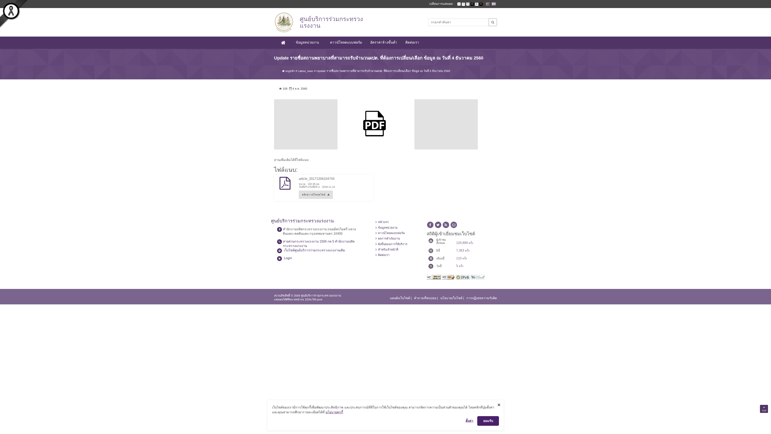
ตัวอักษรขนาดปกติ (459, 4)
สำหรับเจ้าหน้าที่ (388, 249)
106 (283, 88)
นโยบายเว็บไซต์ (451, 298)
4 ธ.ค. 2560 (297, 88)
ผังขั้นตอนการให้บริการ (392, 244)
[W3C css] (448, 277)
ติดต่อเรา (412, 42)
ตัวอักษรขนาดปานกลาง (463, 4)
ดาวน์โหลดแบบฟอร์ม (346, 42)
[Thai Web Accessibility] (478, 277)
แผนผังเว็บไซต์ (400, 298)
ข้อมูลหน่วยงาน (307, 42)
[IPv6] (463, 277)
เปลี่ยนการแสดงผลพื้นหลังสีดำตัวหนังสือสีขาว (472, 4)
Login (288, 258)
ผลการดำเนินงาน (389, 238)
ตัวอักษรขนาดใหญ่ (467, 4)
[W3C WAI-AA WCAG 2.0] (434, 277)
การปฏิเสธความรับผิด (481, 298)
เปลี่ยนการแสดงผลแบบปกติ (476, 4)
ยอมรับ (488, 421)
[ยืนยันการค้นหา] (493, 22)
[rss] (446, 225)
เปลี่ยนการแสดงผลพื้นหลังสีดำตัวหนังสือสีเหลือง (481, 4)
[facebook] (430, 225)
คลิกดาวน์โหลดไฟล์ (312, 196)
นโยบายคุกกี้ (334, 412)
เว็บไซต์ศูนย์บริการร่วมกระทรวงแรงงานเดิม (314, 250)
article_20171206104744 (317, 178)
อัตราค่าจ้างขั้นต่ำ (383, 42)
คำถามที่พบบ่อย (425, 298)
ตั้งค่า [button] (469, 421)
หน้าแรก (383, 222)
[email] (454, 225)
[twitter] (438, 225)
